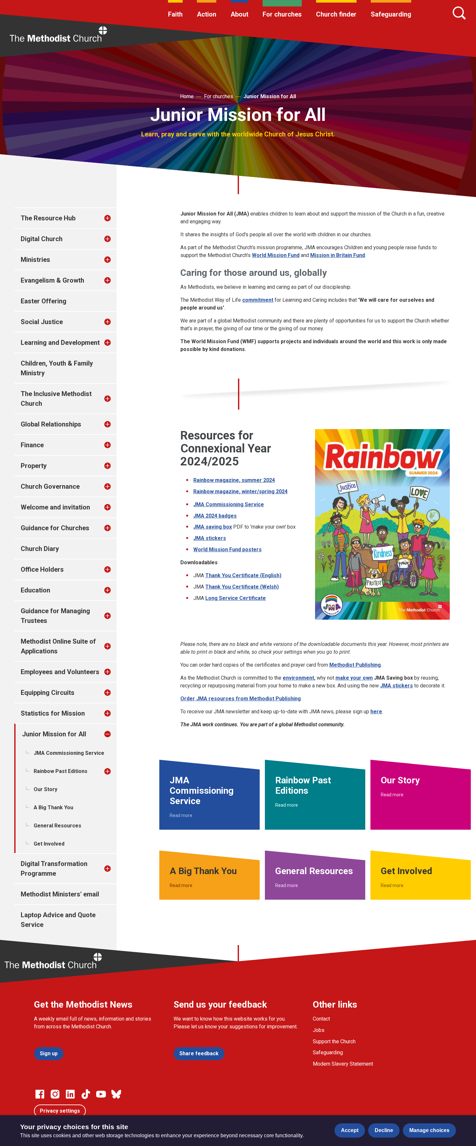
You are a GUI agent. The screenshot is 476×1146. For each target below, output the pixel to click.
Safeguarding (391, 14)
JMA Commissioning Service (69, 753)
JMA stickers (209, 538)
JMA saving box (212, 527)
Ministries (35, 259)
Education (35, 590)
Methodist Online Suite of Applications (58, 646)
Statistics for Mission (53, 713)
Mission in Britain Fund (337, 255)
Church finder (336, 14)
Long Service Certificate (235, 598)
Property (34, 466)
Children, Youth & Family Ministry (57, 368)
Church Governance (50, 486)
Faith (175, 14)
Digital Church (41, 239)
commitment (257, 300)
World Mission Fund (276, 255)
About (239, 14)
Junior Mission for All (270, 96)
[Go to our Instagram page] (55, 1094)
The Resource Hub (48, 218)
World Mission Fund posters (227, 549)
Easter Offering (43, 301)
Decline (384, 1130)
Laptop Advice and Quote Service (58, 920)
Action (206, 14)
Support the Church (334, 1041)
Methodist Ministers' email (60, 894)
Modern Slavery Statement (343, 1064)
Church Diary (40, 549)
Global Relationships (51, 424)
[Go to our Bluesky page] (116, 1094)
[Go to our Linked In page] (70, 1094)
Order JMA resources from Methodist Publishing (240, 699)
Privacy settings (60, 1111)
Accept (349, 1130)
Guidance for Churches (55, 528)
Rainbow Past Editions (60, 771)
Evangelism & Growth (52, 280)
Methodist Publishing (355, 665)
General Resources (57, 826)
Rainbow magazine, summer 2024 (234, 480)
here (376, 711)
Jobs (318, 1030)
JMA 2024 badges (215, 516)
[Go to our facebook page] (40, 1094)
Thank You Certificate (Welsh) (242, 587)
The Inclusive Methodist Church (56, 398)
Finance (32, 445)
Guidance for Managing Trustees (55, 616)
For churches (282, 14)
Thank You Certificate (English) (243, 575)
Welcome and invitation (55, 507)
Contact (321, 1019)
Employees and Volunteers (60, 672)
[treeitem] (114, 218)
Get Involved (49, 844)
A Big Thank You (53, 807)
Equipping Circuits (47, 692)
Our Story (45, 789)
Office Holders (42, 569)
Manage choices (429, 1130)
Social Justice (42, 322)
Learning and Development (60, 342)
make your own (354, 678)
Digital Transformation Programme (54, 868)
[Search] (459, 12)
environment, (299, 678)
